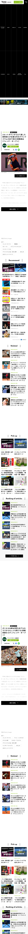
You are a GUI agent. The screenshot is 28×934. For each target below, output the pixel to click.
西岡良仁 (16, 244)
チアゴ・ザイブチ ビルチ (16, 246)
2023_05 (18, 745)
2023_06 (22, 251)
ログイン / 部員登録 (18, 2)
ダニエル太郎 (5, 740)
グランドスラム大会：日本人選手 (10, 251)
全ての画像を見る (21, 176)
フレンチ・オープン (7, 244)
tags (25, 74)
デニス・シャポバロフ (19, 737)
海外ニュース (13, 132)
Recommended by (17, 339)
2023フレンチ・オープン (8, 254)
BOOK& (20, 74)
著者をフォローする (13, 146)
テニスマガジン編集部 (13, 144)
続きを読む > (14, 209)
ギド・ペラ (5, 246)
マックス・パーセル (7, 249)
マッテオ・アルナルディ (8, 745)
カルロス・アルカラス (16, 740)
